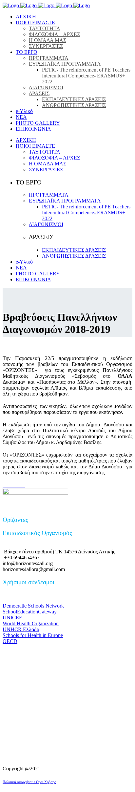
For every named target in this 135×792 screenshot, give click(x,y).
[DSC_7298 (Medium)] (12, 485)
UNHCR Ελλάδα (21, 629)
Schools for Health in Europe (33, 635)
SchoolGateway (30, 611)
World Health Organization (31, 623)
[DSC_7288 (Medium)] (15, 485)
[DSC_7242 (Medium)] (21, 485)
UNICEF (12, 617)
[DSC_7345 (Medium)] (6, 485)
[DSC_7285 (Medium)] (16, 485)
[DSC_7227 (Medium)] (24, 485)
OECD (10, 641)
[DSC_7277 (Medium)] (19, 485)
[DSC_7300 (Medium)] (11, 485)
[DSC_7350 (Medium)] (4, 485)
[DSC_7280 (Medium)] (17, 485)
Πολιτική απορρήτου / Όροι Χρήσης (29, 782)
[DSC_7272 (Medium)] (20, 485)
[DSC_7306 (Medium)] (9, 485)
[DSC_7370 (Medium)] (3, 485)
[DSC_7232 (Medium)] (23, 485)
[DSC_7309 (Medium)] (8, 485)
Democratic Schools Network (33, 606)
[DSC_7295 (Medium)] (13, 485)
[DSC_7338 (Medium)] (7, 485)
